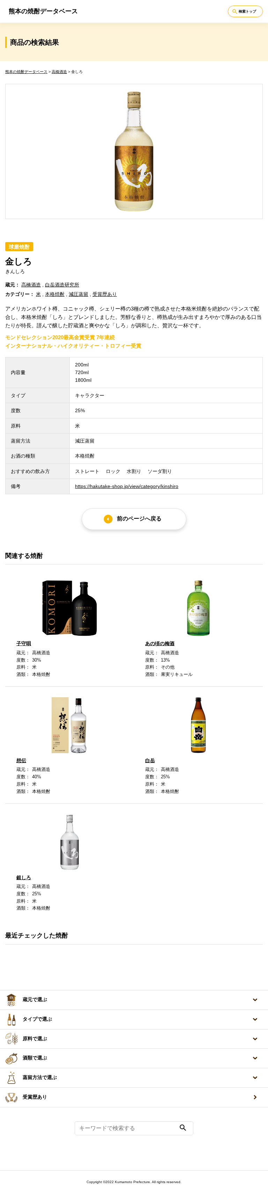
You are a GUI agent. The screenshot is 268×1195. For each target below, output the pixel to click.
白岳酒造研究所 (62, 284)
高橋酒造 (59, 72)
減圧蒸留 (78, 294)
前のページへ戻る (132, 519)
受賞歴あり (35, 1097)
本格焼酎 (55, 294)
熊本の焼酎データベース (26, 72)
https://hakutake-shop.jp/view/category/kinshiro (126, 486)
